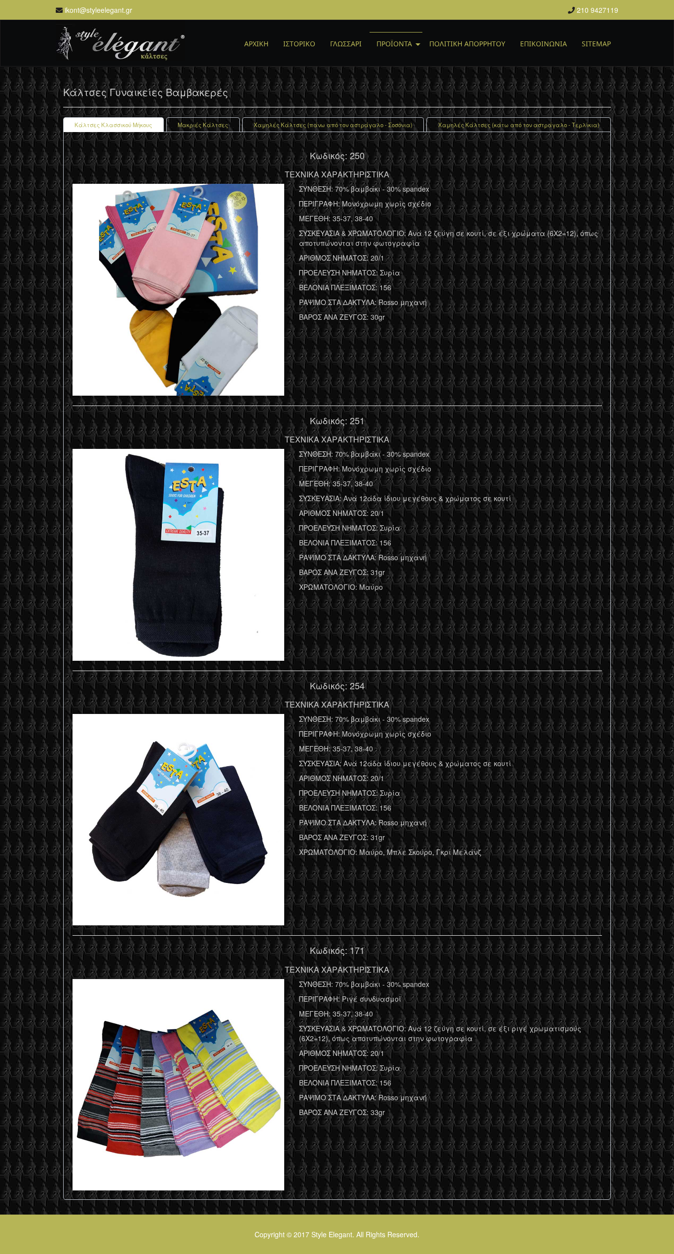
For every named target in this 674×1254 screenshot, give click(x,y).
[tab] (113, 124)
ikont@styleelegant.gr (98, 10)
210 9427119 (597, 10)
